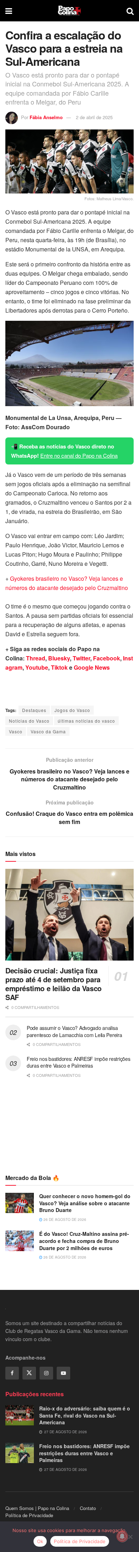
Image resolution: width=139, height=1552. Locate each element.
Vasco (15, 731)
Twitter (81, 658)
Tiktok (59, 667)
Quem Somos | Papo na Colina (37, 1508)
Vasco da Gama (48, 731)
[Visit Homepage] (69, 11)
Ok (40, 1541)
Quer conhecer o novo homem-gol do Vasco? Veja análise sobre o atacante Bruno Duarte (84, 1202)
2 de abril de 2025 (94, 117)
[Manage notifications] (122, 1536)
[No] (130, 1536)
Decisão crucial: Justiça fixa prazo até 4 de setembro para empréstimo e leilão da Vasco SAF (53, 983)
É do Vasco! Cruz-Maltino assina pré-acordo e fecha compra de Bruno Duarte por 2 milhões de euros (84, 1240)
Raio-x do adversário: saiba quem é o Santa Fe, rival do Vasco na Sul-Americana (84, 1415)
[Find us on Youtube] (63, 1373)
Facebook (106, 658)
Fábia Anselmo (46, 117)
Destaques (34, 710)
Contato (88, 1508)
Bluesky (59, 658)
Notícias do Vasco (29, 721)
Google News (92, 667)
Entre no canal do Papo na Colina (79, 455)
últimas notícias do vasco (86, 721)
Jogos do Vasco (72, 710)
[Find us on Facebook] (12, 1373)
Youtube (36, 667)
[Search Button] (130, 10)
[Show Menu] (8, 10)
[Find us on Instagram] (46, 1373)
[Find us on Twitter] (29, 1373)
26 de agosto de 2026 (64, 1219)
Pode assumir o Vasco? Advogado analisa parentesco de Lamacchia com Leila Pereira (74, 1031)
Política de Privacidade (29, 1515)
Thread (35, 658)
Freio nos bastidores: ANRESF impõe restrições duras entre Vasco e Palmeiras (78, 1062)
